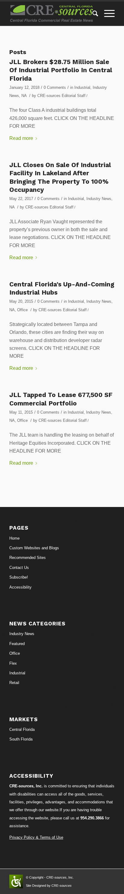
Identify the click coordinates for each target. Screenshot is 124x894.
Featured (17, 643)
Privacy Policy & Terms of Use (36, 837)
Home (14, 538)
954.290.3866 (92, 818)
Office (22, 310)
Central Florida (22, 729)
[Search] (92, 14)
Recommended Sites (27, 557)
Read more (21, 138)
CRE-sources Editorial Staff (61, 95)
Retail (14, 682)
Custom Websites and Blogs (34, 548)
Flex (13, 663)
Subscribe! (18, 577)
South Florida (21, 739)
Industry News (98, 198)
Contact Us (19, 567)
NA (23, 95)
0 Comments (55, 87)
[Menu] (106, 14)
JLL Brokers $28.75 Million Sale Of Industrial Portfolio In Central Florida (60, 70)
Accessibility (20, 587)
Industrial (82, 87)
